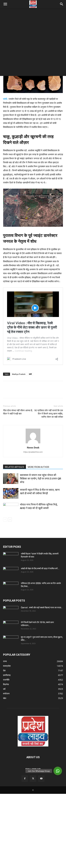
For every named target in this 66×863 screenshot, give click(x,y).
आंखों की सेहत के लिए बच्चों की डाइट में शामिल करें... (40, 568)
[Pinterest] (20, 392)
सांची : (5, 98)
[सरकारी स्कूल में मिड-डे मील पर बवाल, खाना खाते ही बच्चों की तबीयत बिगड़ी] (10, 493)
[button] (5, 4)
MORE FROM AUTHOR (38, 467)
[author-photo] (33, 443)
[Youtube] (41, 779)
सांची (30, 374)
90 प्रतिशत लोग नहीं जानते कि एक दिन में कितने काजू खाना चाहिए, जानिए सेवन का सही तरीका (48, 413)
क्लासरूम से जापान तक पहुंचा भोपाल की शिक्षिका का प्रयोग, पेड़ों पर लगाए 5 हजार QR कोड (40, 478)
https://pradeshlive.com (33, 452)
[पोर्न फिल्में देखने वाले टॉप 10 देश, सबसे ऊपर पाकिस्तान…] (10, 625)
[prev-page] (5, 519)
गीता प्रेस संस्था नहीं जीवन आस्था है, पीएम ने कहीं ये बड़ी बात (18, 412)
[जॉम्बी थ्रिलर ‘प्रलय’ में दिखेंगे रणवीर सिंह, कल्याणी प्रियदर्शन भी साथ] (10, 557)
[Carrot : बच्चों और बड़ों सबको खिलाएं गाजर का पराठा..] (10, 610)
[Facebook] (6, 392)
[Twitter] (13, 392)
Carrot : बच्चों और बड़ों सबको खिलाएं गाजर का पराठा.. (41, 607)
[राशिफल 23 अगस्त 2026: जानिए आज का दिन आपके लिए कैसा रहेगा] (10, 587)
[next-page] (10, 519)
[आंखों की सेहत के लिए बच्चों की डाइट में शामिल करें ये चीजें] (10, 572)
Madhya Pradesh (18, 374)
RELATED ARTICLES (14, 467)
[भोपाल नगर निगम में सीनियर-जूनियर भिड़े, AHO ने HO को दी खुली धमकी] (10, 508)
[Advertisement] (33, 43)
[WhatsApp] (27, 392)
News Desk (33, 447)
